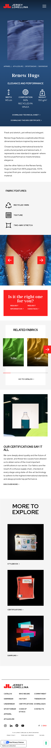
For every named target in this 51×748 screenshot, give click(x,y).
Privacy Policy (11, 735)
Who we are (24, 694)
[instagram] (5, 725)
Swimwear (8, 699)
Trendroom (39, 699)
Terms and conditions (27, 735)
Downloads (40, 704)
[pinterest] (16, 725)
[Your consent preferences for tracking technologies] (46, 743)
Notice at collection (9, 746)
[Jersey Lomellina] (15, 6)
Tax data (41, 735)
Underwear (9, 704)
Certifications (26, 704)
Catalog (8, 694)
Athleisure (9, 719)
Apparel (8, 714)
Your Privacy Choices (16, 742)
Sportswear (10, 709)
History (23, 699)
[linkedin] (11, 725)
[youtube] (22, 725)
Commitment (40, 694)
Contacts (39, 709)
